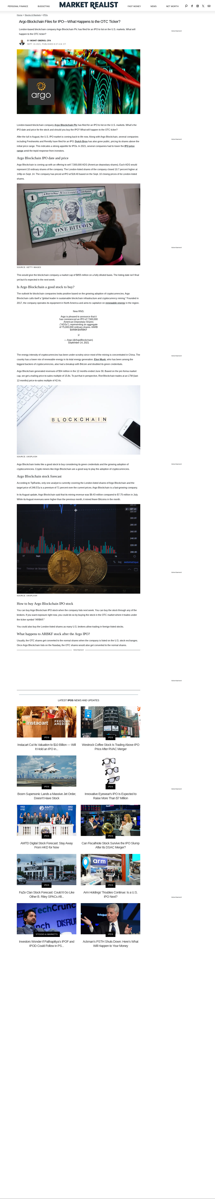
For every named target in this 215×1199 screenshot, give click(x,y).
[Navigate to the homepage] (89, 5)
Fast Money (134, 6)
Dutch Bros (81, 141)
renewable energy (115, 303)
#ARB (94, 327)
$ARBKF (82, 330)
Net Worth (172, 6)
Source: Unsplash (27, 457)
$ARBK (74, 330)
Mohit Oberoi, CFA (40, 40)
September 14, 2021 (78, 342)
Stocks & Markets (33, 15)
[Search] (186, 5)
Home (19, 15)
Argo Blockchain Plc (65, 125)
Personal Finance (18, 6)
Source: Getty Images (29, 267)
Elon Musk (100, 359)
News (153, 6)
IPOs (45, 15)
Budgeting (44, 6)
